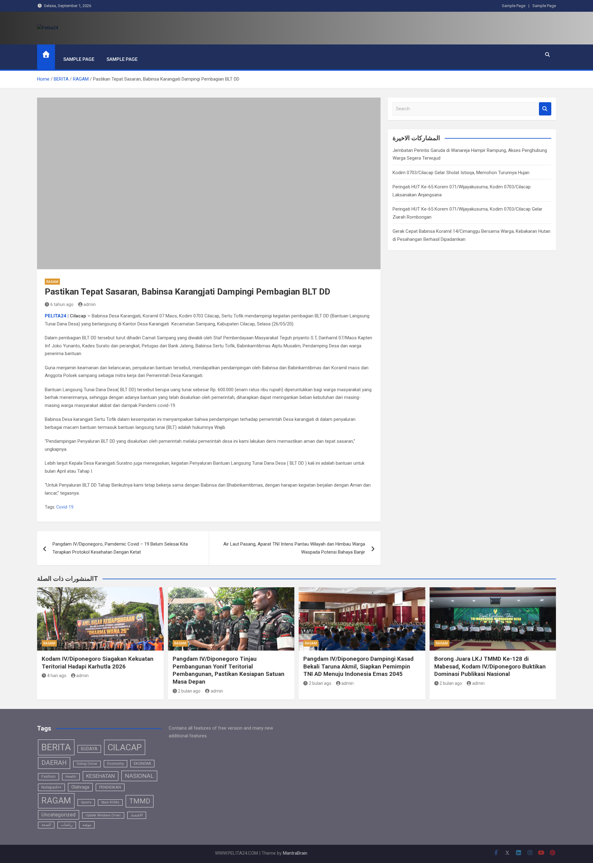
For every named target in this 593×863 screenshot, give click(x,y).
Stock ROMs (110, 802)
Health (70, 776)
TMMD (139, 801)
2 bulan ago (189, 691)
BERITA (56, 747)
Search (545, 108)
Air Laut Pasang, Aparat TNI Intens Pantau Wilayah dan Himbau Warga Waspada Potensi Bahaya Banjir (294, 548)
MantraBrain (295, 853)
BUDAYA (89, 748)
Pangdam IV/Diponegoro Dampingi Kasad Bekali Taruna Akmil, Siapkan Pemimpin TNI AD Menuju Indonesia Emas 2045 (358, 666)
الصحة (46, 825)
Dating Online (87, 764)
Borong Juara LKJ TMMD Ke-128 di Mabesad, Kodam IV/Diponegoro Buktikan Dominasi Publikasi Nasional (490, 666)
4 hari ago (56, 675)
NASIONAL (139, 775)
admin (89, 304)
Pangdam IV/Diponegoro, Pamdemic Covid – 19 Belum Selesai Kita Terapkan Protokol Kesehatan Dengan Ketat (120, 548)
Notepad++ (51, 787)
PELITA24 (55, 316)
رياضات (67, 825)
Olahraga (80, 787)
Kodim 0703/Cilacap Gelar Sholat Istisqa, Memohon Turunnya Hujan (461, 172)
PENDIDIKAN (110, 787)
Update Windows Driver (103, 815)
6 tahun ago (62, 304)
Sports (86, 802)
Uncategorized (58, 815)
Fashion (48, 776)
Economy (115, 763)
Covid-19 (65, 507)
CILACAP (124, 747)
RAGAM (52, 282)
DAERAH (54, 762)
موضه (86, 825)
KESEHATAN (100, 776)
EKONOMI (142, 763)
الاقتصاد (137, 815)
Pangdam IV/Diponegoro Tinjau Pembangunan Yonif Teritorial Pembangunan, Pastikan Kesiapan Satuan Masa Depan (228, 670)
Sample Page (513, 5)
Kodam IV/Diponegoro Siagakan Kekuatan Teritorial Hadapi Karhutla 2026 (98, 662)
